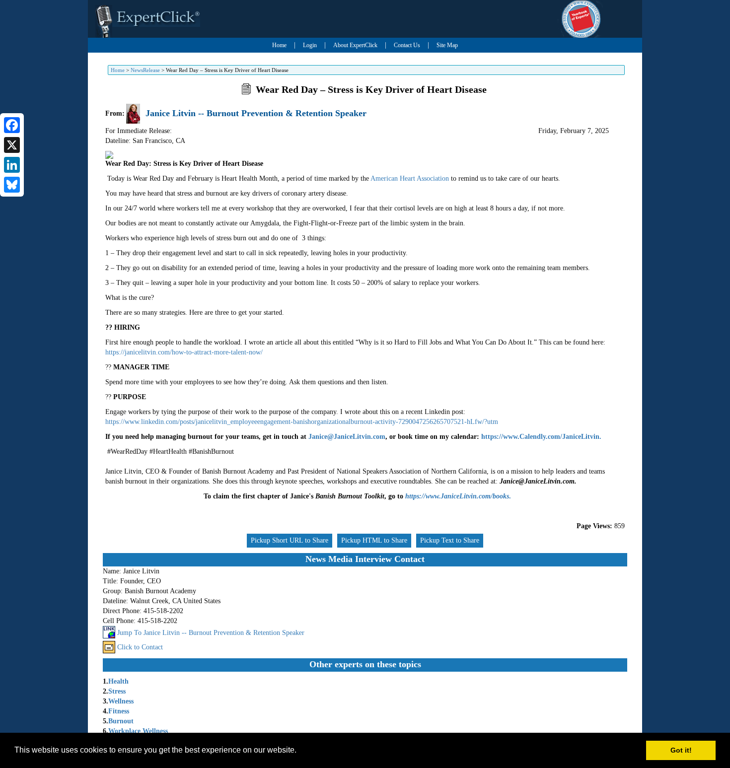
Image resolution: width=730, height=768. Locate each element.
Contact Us (407, 45)
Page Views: (594, 526)
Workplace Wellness (138, 731)
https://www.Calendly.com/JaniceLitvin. (541, 436)
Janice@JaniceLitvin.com (346, 436)
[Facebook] (12, 125)
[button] (299, 751)
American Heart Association (409, 178)
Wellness (121, 701)
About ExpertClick (355, 45)
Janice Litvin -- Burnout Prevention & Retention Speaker (256, 113)
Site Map (447, 45)
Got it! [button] (681, 750)
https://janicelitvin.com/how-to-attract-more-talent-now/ (184, 352)
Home (279, 45)
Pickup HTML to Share (374, 540)
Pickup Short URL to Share (289, 540)
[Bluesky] (12, 185)
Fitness (118, 711)
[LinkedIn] (12, 165)
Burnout (121, 721)
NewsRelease (145, 70)
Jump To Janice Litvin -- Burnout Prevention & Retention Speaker (210, 632)
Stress (117, 691)
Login (310, 45)
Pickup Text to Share (449, 540)
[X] (12, 145)
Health (118, 681)
